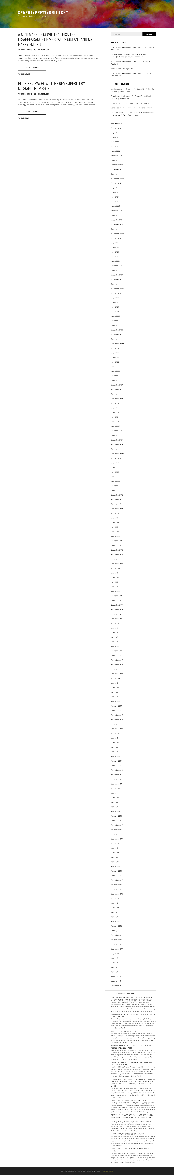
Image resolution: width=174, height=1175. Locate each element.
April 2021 (115, 422)
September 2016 (117, 674)
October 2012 (116, 889)
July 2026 (115, 133)
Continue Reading (32, 68)
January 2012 (116, 931)
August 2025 (116, 183)
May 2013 (114, 857)
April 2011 (114, 972)
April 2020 (115, 477)
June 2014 (115, 798)
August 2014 (115, 788)
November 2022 (117, 334)
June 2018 (115, 577)
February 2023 (116, 321)
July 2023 (115, 298)
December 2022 (117, 330)
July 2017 (114, 628)
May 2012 (114, 912)
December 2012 (117, 880)
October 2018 (116, 559)
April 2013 (115, 862)
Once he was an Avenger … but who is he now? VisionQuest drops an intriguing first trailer (129, 55)
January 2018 (116, 600)
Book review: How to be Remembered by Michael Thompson (51, 86)
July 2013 (114, 848)
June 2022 (115, 357)
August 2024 (116, 238)
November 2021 (117, 390)
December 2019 (117, 495)
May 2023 (115, 307)
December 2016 (117, 660)
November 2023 (117, 279)
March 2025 (115, 206)
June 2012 (115, 908)
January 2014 (116, 820)
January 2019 (116, 545)
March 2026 (115, 151)
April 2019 (115, 532)
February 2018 (116, 596)
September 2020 (117, 454)
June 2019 (115, 522)
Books (27, 118)
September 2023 (117, 289)
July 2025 (115, 188)
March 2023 (115, 316)
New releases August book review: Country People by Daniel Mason (131, 74)
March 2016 (115, 701)
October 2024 (116, 229)
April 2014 (115, 807)
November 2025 (117, 169)
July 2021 (114, 408)
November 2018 (117, 555)
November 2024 (117, 224)
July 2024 (115, 243)
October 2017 (116, 614)
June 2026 (115, 137)
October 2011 (116, 944)
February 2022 (116, 376)
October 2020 (116, 449)
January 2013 (116, 875)
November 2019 (117, 500)
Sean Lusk (115, 96)
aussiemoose (44, 50)
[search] (155, 14)
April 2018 (115, 587)
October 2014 (116, 779)
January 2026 (116, 160)
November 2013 (117, 830)
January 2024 (116, 270)
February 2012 (116, 926)
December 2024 (117, 220)
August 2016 (115, 678)
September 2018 (117, 564)
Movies (27, 74)
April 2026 (115, 146)
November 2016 (117, 665)
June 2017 (115, 633)
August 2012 (115, 898)
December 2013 (117, 825)
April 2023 (115, 311)
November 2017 (117, 610)
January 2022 (116, 380)
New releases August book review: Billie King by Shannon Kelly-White (132, 48)
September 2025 (117, 179)
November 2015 (117, 720)
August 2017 (115, 623)
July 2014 (114, 793)
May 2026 (115, 142)
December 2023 (117, 275)
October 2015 (116, 724)
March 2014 (115, 811)
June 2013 (115, 853)
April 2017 (115, 642)
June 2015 (115, 743)
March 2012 (115, 921)
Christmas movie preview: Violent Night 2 (129, 1101)
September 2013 (117, 839)
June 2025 (115, 192)
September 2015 (117, 729)
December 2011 (117, 935)
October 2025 (116, 174)
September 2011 (117, 949)
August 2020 (116, 458)
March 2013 (115, 866)
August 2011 (115, 954)
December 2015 (117, 715)
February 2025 (116, 211)
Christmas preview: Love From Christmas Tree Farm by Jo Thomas (131, 1063)
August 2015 (115, 733)
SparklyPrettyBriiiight (43, 12)
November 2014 (117, 775)
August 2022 (116, 348)
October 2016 (116, 669)
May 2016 (114, 692)
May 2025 (115, 197)
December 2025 (117, 165)
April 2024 (115, 256)
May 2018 (114, 582)
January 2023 (116, 325)
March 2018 (115, 591)
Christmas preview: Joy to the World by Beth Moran (131, 1150)
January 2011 (116, 981)
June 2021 (115, 412)
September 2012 (117, 894)
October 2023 (116, 284)
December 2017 (117, 605)
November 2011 (117, 940)
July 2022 (115, 353)
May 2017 (114, 637)
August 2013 (115, 843)
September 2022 (117, 344)
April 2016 (115, 697)
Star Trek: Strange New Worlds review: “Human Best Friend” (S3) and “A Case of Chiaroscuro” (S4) (132, 1117)
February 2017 (116, 651)
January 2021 (116, 435)
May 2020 (115, 472)
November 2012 (117, 885)
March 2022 (115, 371)
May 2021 (114, 417)
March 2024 (115, 261)
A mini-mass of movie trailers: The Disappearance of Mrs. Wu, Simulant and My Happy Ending (55, 39)
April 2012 (115, 917)
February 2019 (116, 541)
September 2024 (117, 234)
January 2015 (116, 765)
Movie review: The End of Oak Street (127, 1134)
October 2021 (116, 394)
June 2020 (115, 467)
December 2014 (117, 770)
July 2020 (115, 463)
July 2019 (114, 518)
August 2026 (116, 128)
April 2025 (115, 201)
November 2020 (117, 445)
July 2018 (114, 573)
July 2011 (114, 958)
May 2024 (115, 252)
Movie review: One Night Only (122, 69)
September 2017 (117, 619)
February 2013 (116, 871)
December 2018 (117, 550)
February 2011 (116, 976)
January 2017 (116, 655)
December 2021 (117, 385)
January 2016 (116, 710)
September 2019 (117, 509)
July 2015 (114, 738)
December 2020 (117, 440)
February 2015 (116, 761)
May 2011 (114, 967)
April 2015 (115, 752)
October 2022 (116, 339)
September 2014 (117, 784)
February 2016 (116, 706)
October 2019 (116, 504)
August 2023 (116, 293)
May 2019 (114, 527)
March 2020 (115, 481)
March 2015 (115, 756)
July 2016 (114, 683)
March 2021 (115, 426)
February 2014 (116, 816)
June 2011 (114, 963)
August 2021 (115, 403)
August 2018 (115, 568)
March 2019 (115, 536)
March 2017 (115, 646)
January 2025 (116, 215)
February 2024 (116, 266)
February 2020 (116, 486)
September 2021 (117, 399)
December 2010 (117, 986)
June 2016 (115, 688)
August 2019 (115, 513)
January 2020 (116, 490)
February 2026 (116, 156)
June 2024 (115, 247)
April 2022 (115, 367)
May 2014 (114, 802)
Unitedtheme (108, 1171)
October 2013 (116, 834)
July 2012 (114, 903)
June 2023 (115, 302)
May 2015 (114, 747)
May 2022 (115, 362)
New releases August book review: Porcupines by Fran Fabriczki (131, 62)
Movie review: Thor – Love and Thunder (138, 103)
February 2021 (116, 431)
